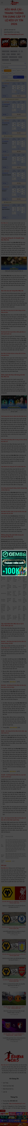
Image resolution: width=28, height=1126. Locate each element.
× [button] (24, 552)
